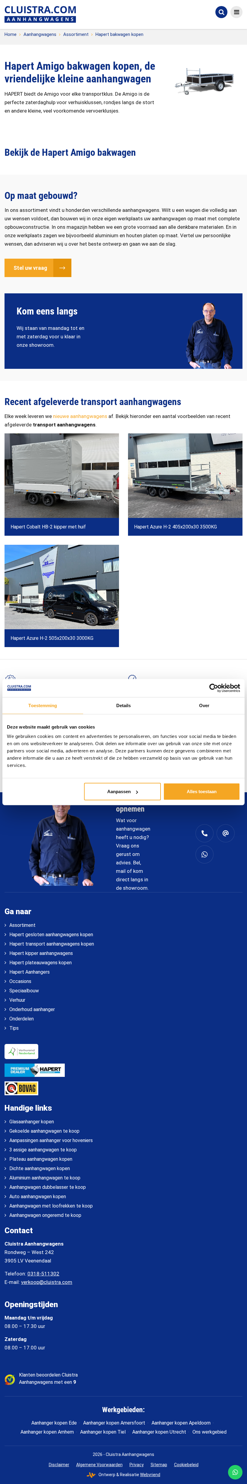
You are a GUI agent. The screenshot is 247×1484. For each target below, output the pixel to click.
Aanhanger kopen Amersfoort (114, 1423)
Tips (14, 1028)
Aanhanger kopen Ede (54, 1423)
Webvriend (150, 1474)
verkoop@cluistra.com (46, 1282)
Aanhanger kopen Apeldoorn (181, 1423)
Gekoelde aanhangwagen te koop (44, 1131)
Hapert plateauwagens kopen (40, 962)
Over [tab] (204, 705)
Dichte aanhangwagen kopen (39, 1168)
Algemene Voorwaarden (99, 1464)
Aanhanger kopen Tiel (103, 1432)
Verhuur (17, 1000)
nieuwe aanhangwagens (80, 416)
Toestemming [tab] (42, 705)
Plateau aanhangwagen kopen (40, 1159)
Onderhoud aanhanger (32, 1009)
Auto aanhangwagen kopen (37, 1196)
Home (11, 34)
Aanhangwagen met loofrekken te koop (51, 1206)
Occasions (20, 981)
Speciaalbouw (24, 991)
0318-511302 (43, 1274)
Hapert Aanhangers (29, 972)
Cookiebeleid (186, 1464)
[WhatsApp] (235, 1472)
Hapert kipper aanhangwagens (41, 953)
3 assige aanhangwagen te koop (43, 1150)
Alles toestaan (202, 791)
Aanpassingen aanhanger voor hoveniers (51, 1140)
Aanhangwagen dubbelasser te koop (47, 1187)
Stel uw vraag (30, 268)
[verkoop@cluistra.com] (226, 833)
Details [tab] (123, 705)
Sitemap (159, 1464)
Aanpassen (119, 791)
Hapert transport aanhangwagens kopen (51, 944)
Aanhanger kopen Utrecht (159, 1432)
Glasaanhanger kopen (31, 1122)
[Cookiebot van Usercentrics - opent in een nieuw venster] (213, 687)
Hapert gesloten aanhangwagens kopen (51, 934)
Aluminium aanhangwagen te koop (44, 1178)
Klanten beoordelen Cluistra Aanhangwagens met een (48, 1378)
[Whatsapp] (204, 854)
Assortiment (76, 34)
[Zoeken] (221, 12)
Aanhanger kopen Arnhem (47, 1432)
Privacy (137, 1464)
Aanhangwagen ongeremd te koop (45, 1215)
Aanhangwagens (39, 34)
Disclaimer (59, 1464)
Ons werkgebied (209, 1432)
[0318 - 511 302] (204, 833)
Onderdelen (21, 1019)
